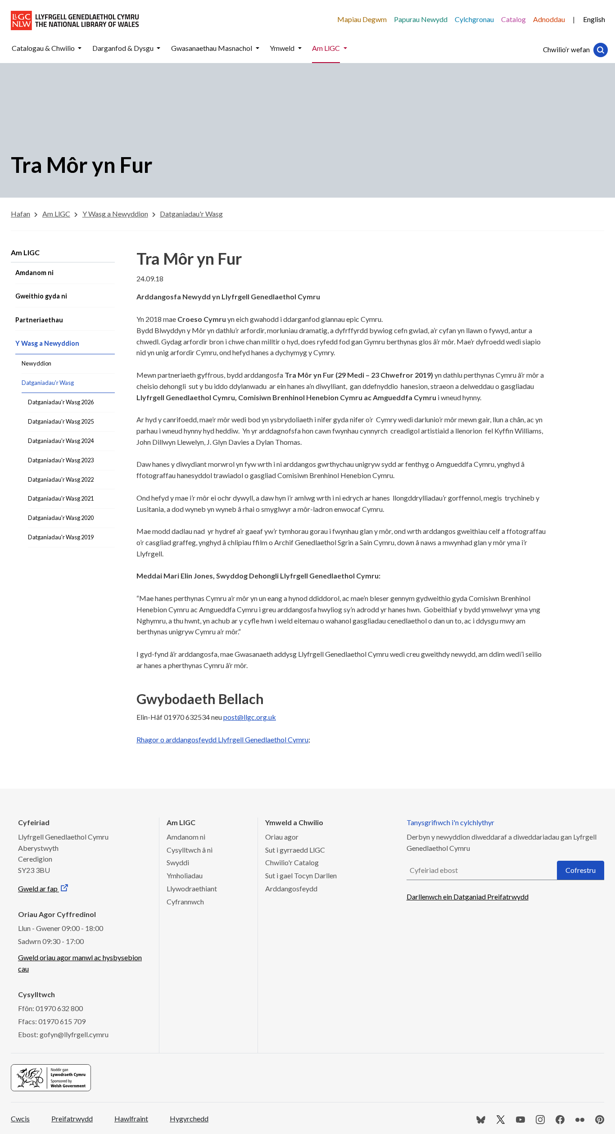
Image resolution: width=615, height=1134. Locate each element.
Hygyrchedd (189, 1118)
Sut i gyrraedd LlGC (295, 849)
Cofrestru (580, 870)
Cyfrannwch (185, 901)
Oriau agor (281, 836)
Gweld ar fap (38, 888)
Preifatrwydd (72, 1118)
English (594, 19)
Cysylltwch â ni (190, 849)
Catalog (513, 19)
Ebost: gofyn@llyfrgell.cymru (63, 1034)
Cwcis (20, 1118)
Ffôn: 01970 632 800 (50, 1008)
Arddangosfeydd (291, 888)
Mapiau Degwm (362, 19)
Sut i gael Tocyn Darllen (301, 875)
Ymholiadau (185, 875)
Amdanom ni (186, 836)
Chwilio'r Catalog (292, 862)
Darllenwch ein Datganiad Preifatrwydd (468, 896)
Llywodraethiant (192, 888)
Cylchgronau (474, 19)
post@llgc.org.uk (249, 717)
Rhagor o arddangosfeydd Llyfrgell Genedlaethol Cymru (222, 739)
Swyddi (178, 862)
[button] (79, 48)
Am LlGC (25, 252)
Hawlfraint (131, 1118)
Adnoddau (549, 19)
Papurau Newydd (421, 19)
